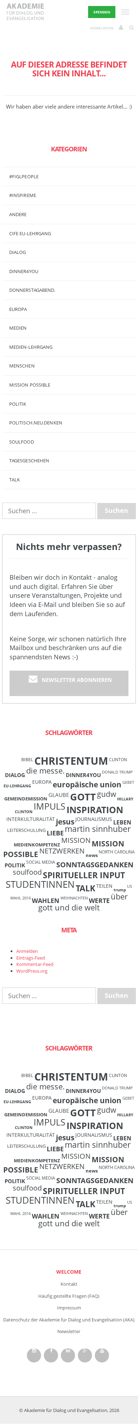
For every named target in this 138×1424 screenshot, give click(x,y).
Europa (18, 309)
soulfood (27, 872)
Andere (18, 214)
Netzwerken (62, 851)
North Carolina (117, 852)
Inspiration (95, 810)
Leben (122, 822)
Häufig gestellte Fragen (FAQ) (68, 1296)
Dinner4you (23, 271)
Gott (83, 796)
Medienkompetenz (37, 844)
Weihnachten (74, 898)
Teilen (104, 885)
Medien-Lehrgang (31, 347)
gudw (106, 794)
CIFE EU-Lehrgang (30, 233)
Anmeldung (102, 27)
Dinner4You (83, 774)
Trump (120, 889)
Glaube (58, 794)
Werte (99, 900)
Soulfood (21, 442)
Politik (18, 404)
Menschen (22, 366)
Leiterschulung (26, 830)
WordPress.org (31, 971)
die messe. (45, 770)
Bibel (27, 759)
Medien (18, 328)
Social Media (40, 862)
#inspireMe (22, 195)
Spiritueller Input (84, 875)
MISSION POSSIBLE (30, 385)
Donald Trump (117, 772)
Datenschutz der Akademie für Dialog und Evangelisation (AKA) (68, 1319)
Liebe (55, 833)
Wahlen (45, 900)
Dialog (17, 252)
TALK (14, 479)
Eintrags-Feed (30, 958)
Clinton (118, 759)
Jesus (65, 821)
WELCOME (68, 1271)
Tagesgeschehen (29, 460)
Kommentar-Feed (34, 964)
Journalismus (93, 819)
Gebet (128, 782)
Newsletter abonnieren (77, 679)
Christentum (71, 761)
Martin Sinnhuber (98, 828)
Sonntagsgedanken (94, 864)
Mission (76, 840)
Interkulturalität (30, 819)
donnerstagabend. (32, 290)
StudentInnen (40, 884)
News (92, 855)
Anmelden (27, 951)
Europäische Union (87, 784)
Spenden (101, 12)
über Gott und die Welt (83, 902)
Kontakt (69, 1284)
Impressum (69, 1307)
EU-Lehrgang (17, 785)
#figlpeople (24, 176)
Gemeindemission (25, 798)
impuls (49, 806)
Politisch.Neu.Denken (35, 422)
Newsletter (68, 1331)
